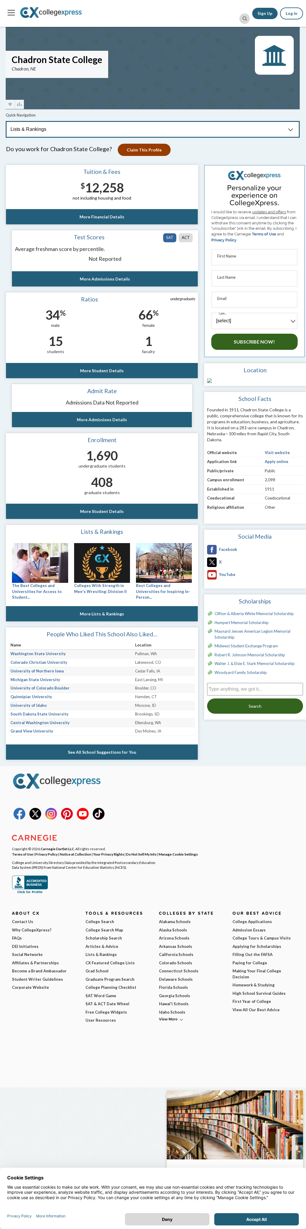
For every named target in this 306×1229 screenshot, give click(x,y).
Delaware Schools (176, 979)
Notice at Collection (75, 854)
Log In (291, 13)
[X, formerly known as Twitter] (35, 818)
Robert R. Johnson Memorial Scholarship (250, 654)
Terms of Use (264, 234)
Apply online (276, 461)
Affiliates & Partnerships (35, 962)
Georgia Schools (174, 995)
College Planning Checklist (110, 987)
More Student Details (102, 370)
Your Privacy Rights (108, 854)
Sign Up (265, 13)
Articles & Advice (101, 946)
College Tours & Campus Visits (261, 938)
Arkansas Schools (175, 946)
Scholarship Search (103, 938)
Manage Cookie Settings (178, 854)
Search (255, 706)
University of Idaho (28, 705)
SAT (169, 237)
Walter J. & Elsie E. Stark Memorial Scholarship (255, 663)
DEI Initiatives (25, 946)
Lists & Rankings (101, 954)
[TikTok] (98, 818)
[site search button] (244, 18)
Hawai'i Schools (174, 1003)
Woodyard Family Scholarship (241, 672)
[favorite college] (10, 104)
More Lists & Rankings (102, 613)
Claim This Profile (144, 149)
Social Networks (27, 954)
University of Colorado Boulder (40, 688)
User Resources (100, 1020)
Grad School (96, 971)
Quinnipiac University (31, 696)
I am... (223, 313)
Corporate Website (30, 987)
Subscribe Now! (254, 341)
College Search (99, 921)
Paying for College (249, 962)
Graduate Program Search (109, 979)
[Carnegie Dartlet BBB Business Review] (30, 893)
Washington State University (38, 653)
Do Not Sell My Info (141, 854)
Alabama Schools (175, 921)
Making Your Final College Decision (256, 974)
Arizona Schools (174, 938)
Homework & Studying (253, 985)
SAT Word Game (100, 995)
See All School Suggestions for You (102, 752)
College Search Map (104, 930)
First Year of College (251, 1001)
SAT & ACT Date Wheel (107, 1003)
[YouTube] (82, 818)
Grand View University (31, 731)
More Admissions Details (105, 278)
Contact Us (22, 921)
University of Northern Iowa (37, 671)
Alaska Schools (173, 930)
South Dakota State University (39, 714)
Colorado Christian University (38, 662)
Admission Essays (249, 930)
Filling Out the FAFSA (252, 954)
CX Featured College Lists (110, 962)
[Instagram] (51, 818)
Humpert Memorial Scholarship (242, 622)
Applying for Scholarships (256, 946)
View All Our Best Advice (256, 1009)
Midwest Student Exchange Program (246, 645)
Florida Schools (173, 987)
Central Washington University (40, 722)
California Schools (176, 954)
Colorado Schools (175, 962)
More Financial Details (101, 216)
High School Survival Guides (259, 993)
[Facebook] (19, 818)
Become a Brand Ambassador (39, 971)
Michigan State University (35, 679)
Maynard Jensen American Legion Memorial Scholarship (252, 634)
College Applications (252, 921)
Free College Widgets (106, 1012)
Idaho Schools (172, 1012)
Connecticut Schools (178, 971)
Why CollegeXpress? (31, 930)
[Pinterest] (66, 818)
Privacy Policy (223, 240)
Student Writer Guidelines (37, 979)
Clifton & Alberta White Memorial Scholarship (254, 613)
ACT (186, 237)
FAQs (17, 938)
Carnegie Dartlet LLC (57, 849)
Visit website (277, 452)
